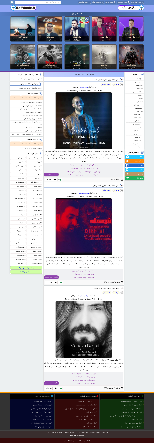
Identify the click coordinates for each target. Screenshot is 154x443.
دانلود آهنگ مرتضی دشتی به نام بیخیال (106, 288)
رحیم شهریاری (37, 190)
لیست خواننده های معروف (26, 268)
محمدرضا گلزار (20, 243)
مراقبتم (50, 40)
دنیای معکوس (77, 68)
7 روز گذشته (37, 98)
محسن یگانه (20, 235)
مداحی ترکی (137, 134)
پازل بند (38, 174)
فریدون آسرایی (36, 223)
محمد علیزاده (20, 239)
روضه (138, 147)
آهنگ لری (137, 121)
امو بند (39, 162)
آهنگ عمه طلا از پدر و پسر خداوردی (131, 401)
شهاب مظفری (20, 206)
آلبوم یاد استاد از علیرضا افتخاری (42, 405)
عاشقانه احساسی (137, 92)
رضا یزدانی (38, 194)
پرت (23, 40)
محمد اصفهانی (36, 239)
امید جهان (21, 162)
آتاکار (65, 440)
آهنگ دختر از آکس (91, 423)
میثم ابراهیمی (20, 259)
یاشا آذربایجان (104, 40)
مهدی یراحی (20, 255)
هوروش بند (21, 263)
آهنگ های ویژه (77, 13)
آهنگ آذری (137, 114)
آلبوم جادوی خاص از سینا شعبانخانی (41, 423)
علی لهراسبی (20, 214)
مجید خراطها (20, 227)
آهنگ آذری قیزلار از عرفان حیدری (32, 106)
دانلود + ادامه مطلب (51, 174)
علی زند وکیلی (37, 214)
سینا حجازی (37, 202)
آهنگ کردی (137, 117)
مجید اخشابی (37, 227)
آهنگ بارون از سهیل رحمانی (33, 112)
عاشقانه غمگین (138, 88)
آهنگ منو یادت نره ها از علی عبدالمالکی (30, 109)
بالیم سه (131, 40)
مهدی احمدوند (20, 251)
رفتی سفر (104, 68)
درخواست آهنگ (96, 2)
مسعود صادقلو (36, 251)
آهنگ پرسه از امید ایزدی (90, 427)
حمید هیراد (37, 186)
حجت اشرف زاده (36, 182)
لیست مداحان (109, 2)
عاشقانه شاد (139, 85)
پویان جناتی (84, 87)
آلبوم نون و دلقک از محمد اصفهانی (42, 419)
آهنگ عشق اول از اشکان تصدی (133, 405)
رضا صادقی (77, 65)
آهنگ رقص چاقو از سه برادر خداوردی (131, 427)
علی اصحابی (20, 210)
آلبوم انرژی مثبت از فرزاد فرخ (43, 416)
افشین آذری (21, 158)
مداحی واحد (136, 140)
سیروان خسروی (19, 198)
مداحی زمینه (136, 144)
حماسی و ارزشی (138, 105)
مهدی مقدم (37, 255)
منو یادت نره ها (50, 68)
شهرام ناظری (37, 210)
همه (15, 98)
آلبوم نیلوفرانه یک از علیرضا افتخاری (41, 408)
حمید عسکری (20, 182)
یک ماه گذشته (26, 98)
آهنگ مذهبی (138, 108)
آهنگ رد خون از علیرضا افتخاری (32, 119)
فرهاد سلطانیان (84, 193)
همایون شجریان (36, 263)
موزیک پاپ (139, 79)
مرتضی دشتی (84, 296)
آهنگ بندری (136, 124)
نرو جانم (22, 68)
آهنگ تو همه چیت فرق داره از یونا (132, 412)
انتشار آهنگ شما (83, 2)
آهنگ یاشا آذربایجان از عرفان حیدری (31, 102)
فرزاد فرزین (21, 218)
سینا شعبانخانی (36, 206)
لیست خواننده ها (122, 2)
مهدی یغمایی (37, 259)
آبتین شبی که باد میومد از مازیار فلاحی (31, 115)
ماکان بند (21, 223)
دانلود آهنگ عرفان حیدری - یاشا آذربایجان (29, 88)
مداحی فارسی (136, 131)
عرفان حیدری (131, 37)
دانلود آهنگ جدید (136, 2)
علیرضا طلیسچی (131, 65)
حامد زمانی (37, 178)
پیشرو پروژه (72, 440)
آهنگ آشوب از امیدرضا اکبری (33, 131)
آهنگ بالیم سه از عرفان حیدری (33, 148)
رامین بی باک (20, 186)
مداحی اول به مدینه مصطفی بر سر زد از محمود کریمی (26, 134)
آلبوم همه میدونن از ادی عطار (43, 427)
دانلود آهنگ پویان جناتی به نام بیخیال (107, 79)
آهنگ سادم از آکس (136, 419)
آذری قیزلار (77, 40)
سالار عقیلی (104, 65)
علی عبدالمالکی (50, 65)
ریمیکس (140, 95)
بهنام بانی (21, 170)
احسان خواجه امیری (35, 158)
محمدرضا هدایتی (36, 247)
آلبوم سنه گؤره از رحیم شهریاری (43, 401)
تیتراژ (140, 98)
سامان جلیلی (37, 198)
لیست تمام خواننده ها (26, 272)
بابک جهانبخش (36, 170)
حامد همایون (50, 37)
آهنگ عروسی (138, 102)
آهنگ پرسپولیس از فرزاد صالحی (87, 401)
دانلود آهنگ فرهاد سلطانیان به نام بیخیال (106, 185)
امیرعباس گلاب (23, 37)
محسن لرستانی (36, 235)
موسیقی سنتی (138, 82)
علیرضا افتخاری (36, 218)
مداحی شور (137, 137)
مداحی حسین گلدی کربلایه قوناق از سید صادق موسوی (126, 416)
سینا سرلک (21, 202)
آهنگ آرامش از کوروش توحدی (32, 128)
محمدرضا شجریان (36, 243)
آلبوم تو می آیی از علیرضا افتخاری (42, 412)
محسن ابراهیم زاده (23, 65)
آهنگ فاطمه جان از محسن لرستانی (132, 408)
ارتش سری (131, 68)
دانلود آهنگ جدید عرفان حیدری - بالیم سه (29, 79)
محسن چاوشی (20, 231)
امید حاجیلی (37, 166)
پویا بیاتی (21, 174)
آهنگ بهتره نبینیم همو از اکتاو (133, 423)
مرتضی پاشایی (20, 247)
